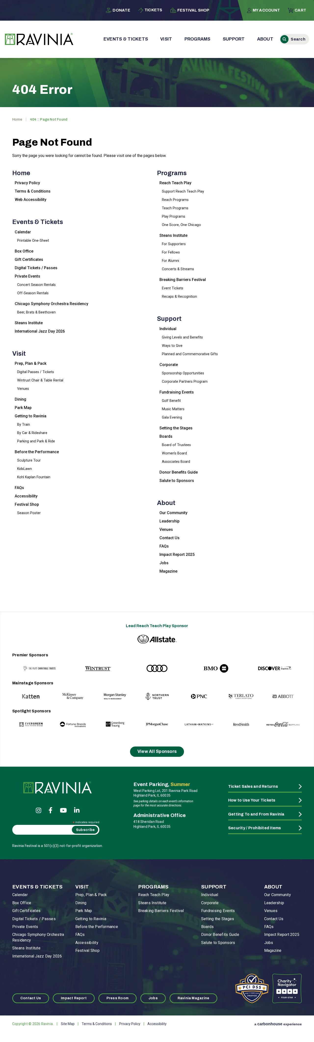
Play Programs (173, 216)
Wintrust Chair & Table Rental (40, 380)
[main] (157, 328)
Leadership (169, 521)
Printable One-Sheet (33, 240)
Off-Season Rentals (33, 293)
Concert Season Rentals (36, 285)
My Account (266, 10)
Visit (166, 39)
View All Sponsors (157, 751)
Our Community (173, 512)
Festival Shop (193, 10)
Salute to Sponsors (176, 480)
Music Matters (173, 409)
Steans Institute (29, 323)
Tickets (153, 10)
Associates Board (176, 462)
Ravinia (39, 39)
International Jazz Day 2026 (40, 331)
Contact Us (169, 537)
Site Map (68, 1024)
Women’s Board (174, 453)
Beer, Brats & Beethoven (36, 312)
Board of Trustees (176, 445)
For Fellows (171, 252)
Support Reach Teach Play (183, 191)
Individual (167, 328)
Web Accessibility (30, 199)
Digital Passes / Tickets (35, 372)
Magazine (168, 571)
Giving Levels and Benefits (182, 337)
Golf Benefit (171, 401)
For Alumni (170, 261)
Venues (23, 389)
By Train (23, 424)
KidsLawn (24, 469)
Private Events (27, 276)
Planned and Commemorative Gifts (190, 354)
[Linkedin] (76, 810)
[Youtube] (63, 810)
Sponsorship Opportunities (183, 373)
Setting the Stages (176, 428)
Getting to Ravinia (30, 416)
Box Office (24, 251)
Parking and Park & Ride (36, 441)
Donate (121, 10)
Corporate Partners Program (185, 381)
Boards (165, 436)
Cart (300, 10)
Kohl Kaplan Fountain (33, 477)
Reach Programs (175, 200)
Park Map (23, 407)
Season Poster (29, 513)
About (265, 39)
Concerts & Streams (178, 269)
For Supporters (174, 244)
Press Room (117, 998)
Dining (20, 399)
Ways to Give (172, 346)
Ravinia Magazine (193, 998)
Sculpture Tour (29, 460)
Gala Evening (172, 417)
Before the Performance (37, 452)
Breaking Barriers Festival (182, 279)
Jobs (164, 563)
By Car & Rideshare (32, 433)
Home (17, 119)
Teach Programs (175, 208)
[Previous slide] (26, 663)
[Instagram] (38, 810)
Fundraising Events (176, 392)
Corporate (168, 364)
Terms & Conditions (33, 191)
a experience (278, 1024)
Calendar (23, 232)
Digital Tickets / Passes (36, 268)
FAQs (19, 487)
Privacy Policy (27, 183)
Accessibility (26, 496)
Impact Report (74, 998)
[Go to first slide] (288, 663)
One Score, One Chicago (181, 225)
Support (234, 39)
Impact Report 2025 (177, 554)
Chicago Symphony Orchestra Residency (51, 303)
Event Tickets (172, 288)
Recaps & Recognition (179, 296)
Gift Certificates (29, 259)
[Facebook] (50, 810)
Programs (197, 39)
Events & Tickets (126, 39)
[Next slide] (288, 692)
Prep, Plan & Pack (30, 363)
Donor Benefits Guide (178, 472)
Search (294, 39)
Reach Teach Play (175, 183)
